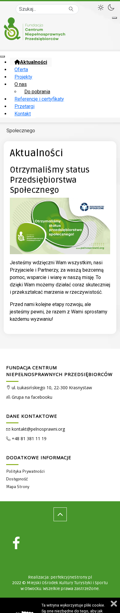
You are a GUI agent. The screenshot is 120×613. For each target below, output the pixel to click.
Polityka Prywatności (25, 471)
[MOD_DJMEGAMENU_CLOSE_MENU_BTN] (2, 56)
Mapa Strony (17, 486)
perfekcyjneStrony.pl (71, 577)
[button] (101, 6)
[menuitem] (31, 62)
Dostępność (17, 479)
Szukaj (71, 9)
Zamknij (114, 604)
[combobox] (47, 9)
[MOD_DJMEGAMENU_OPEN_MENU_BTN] (114, 18)
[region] (60, 476)
